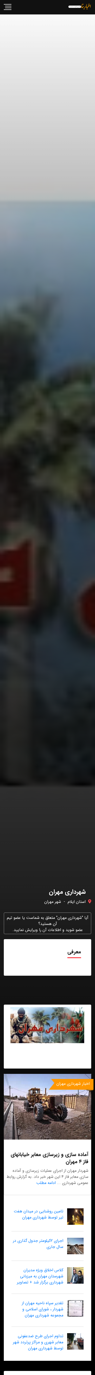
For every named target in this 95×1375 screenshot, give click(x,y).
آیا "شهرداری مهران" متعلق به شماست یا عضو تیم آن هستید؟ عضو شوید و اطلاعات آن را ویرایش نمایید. (47, 924)
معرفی (74, 952)
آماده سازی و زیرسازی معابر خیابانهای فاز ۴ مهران (49, 1157)
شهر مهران (52, 902)
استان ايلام (77, 902)
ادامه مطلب (46, 1183)
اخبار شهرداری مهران (73, 1083)
